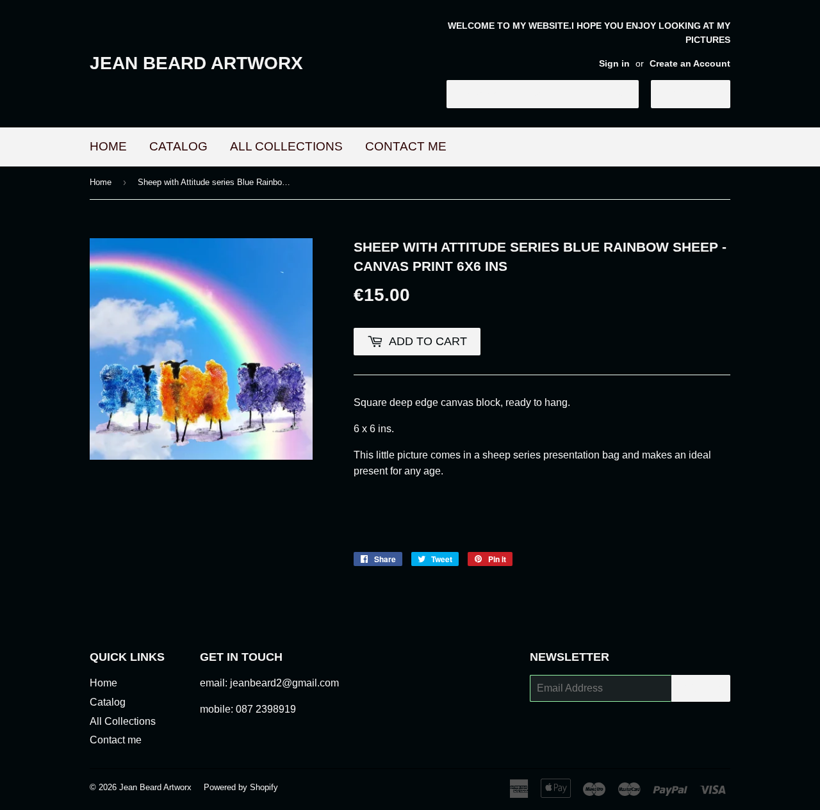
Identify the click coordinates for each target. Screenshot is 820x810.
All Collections (286, 146)
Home (108, 146)
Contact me (406, 146)
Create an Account (690, 64)
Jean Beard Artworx (196, 63)
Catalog (178, 146)
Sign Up (701, 688)
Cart (700, 93)
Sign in (614, 64)
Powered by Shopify (241, 787)
